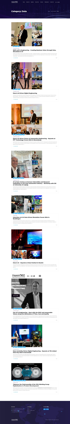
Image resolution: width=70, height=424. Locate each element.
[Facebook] (48, 409)
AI (13, 46)
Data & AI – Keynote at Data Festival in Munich (28, 263)
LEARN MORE (16, 99)
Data (16, 46)
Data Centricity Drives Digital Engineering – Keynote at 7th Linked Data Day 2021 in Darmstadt (35, 351)
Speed (19, 89)
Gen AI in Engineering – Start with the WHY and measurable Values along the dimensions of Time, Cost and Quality (32, 313)
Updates (32, 2)
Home (24, 2)
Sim (18, 46)
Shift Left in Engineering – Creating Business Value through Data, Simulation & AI (34, 50)
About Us (27, 2)
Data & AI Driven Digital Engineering (25, 93)
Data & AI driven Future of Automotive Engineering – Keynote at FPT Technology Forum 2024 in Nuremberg (34, 139)
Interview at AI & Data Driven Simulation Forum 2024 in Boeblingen (31, 218)
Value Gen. (20, 308)
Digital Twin (18, 380)
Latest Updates (53, 11)
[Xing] (46, 409)
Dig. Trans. (20, 134)
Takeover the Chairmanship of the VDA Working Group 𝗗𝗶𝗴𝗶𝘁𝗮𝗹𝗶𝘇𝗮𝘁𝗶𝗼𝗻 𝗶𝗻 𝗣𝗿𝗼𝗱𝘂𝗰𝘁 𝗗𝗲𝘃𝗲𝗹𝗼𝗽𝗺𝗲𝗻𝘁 (31, 385)
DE (57, 2)
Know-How (37, 2)
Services (41, 2)
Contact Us (52, 2)
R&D (23, 134)
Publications (47, 2)
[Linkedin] (44, 409)
